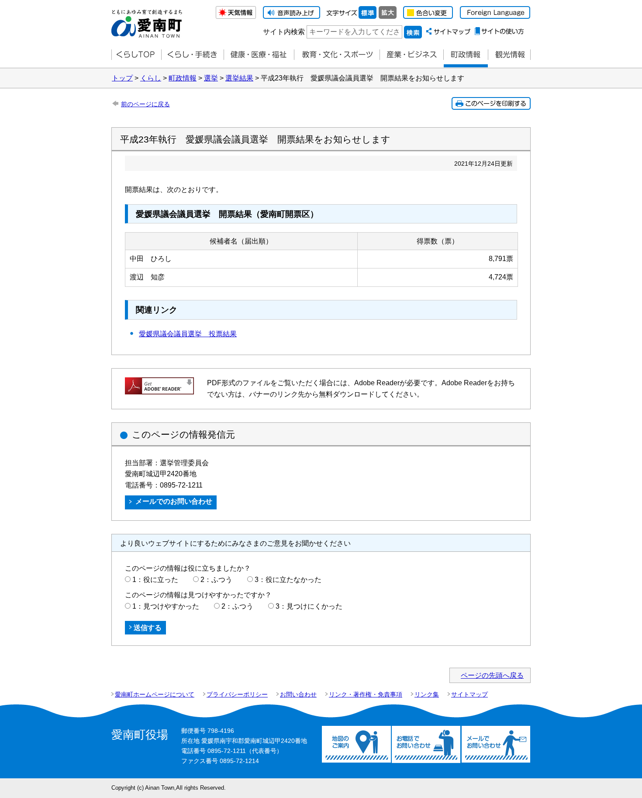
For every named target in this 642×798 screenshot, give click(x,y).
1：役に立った (155, 579)
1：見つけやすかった (165, 606)
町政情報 (465, 54)
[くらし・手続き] (192, 54)
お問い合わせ (298, 694)
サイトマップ (469, 694)
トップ (122, 78)
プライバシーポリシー (237, 694)
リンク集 (426, 694)
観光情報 (509, 54)
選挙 (211, 78)
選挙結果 (239, 78)
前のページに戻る (145, 104)
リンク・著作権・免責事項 (365, 694)
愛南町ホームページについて (154, 694)
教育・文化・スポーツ (337, 54)
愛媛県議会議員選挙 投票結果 (188, 334)
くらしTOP (136, 54)
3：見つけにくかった (309, 606)
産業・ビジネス (411, 54)
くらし (150, 78)
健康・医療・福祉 (259, 54)
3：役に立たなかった (288, 579)
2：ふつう (216, 579)
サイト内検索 (284, 31)
